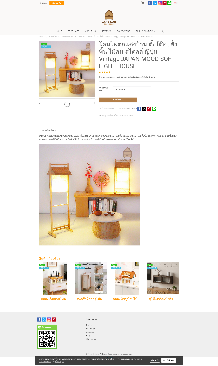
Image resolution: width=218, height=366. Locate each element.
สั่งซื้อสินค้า (119, 100)
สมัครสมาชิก (56, 3)
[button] (162, 31)
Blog (88, 335)
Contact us (91, 339)
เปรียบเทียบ (125, 109)
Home (89, 325)
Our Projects (92, 328)
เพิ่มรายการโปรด (107, 109)
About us (90, 332)
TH (177, 3)
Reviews (106, 31)
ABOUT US (90, 31)
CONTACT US (123, 31)
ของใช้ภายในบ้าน (114, 115)
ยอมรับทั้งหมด (168, 360)
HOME (59, 31)
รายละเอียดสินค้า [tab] (48, 130)
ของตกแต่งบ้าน (128, 115)
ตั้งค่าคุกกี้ (154, 360)
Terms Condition (145, 31)
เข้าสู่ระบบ (43, 3)
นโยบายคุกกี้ (59, 361)
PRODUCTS (73, 31)
